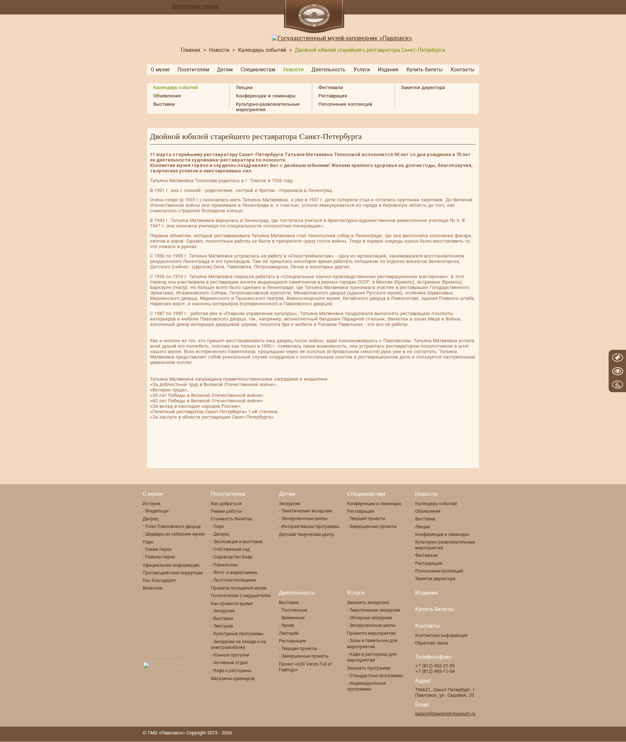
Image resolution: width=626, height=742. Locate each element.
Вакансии (152, 588)
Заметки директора (423, 87)
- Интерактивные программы (309, 526)
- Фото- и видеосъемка (234, 572)
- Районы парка (159, 556)
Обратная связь (431, 643)
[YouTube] (448, 733)
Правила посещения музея (239, 588)
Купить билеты (424, 69)
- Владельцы (155, 510)
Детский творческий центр (306, 534)
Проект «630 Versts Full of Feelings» (305, 667)
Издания (388, 69)
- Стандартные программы (375, 675)
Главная (190, 50)
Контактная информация (441, 635)
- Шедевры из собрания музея (174, 534)
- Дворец (220, 534)
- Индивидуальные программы (366, 686)
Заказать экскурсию (368, 602)
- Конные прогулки (230, 655)
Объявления (167, 95)
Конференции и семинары (266, 95)
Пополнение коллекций (345, 104)
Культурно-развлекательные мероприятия (268, 106)
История (151, 503)
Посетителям (193, 69)
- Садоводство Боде (231, 556)
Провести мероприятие (371, 633)
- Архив (286, 625)
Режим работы (226, 511)
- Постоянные (293, 610)
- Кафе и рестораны (231, 670)
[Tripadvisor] (463, 733)
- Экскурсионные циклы (303, 518)
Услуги (362, 69)
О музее (160, 69)
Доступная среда (195, 6)
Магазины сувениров (233, 678)
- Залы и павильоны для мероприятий (372, 643)
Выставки (164, 104)
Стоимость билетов (231, 518)
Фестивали (330, 87)
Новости (219, 50)
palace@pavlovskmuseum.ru (445, 713)
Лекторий (289, 633)
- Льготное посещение (233, 580)
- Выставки (222, 618)
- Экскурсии (223, 610)
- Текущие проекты (366, 518)
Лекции (244, 87)
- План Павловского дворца (172, 526)
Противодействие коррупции (173, 572)
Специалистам (258, 69)
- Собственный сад (230, 549)
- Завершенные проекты (372, 526)
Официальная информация (171, 565)
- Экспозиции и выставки (237, 541)
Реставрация (332, 95)
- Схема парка (157, 549)
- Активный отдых (229, 662)
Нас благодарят (159, 580)
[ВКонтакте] (477, 733)
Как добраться (226, 503)
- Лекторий (222, 626)
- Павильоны (224, 564)
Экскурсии (289, 503)
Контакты (463, 69)
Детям (225, 69)
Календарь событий (262, 50)
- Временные (292, 617)
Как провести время (232, 603)
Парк (148, 542)
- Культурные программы (237, 633)
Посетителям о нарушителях (241, 595)
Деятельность (329, 69)
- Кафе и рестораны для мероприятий (371, 657)
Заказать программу (369, 668)
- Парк (217, 526)
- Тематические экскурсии (305, 510)
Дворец (150, 518)
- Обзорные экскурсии (369, 617)
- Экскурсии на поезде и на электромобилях (238, 644)
